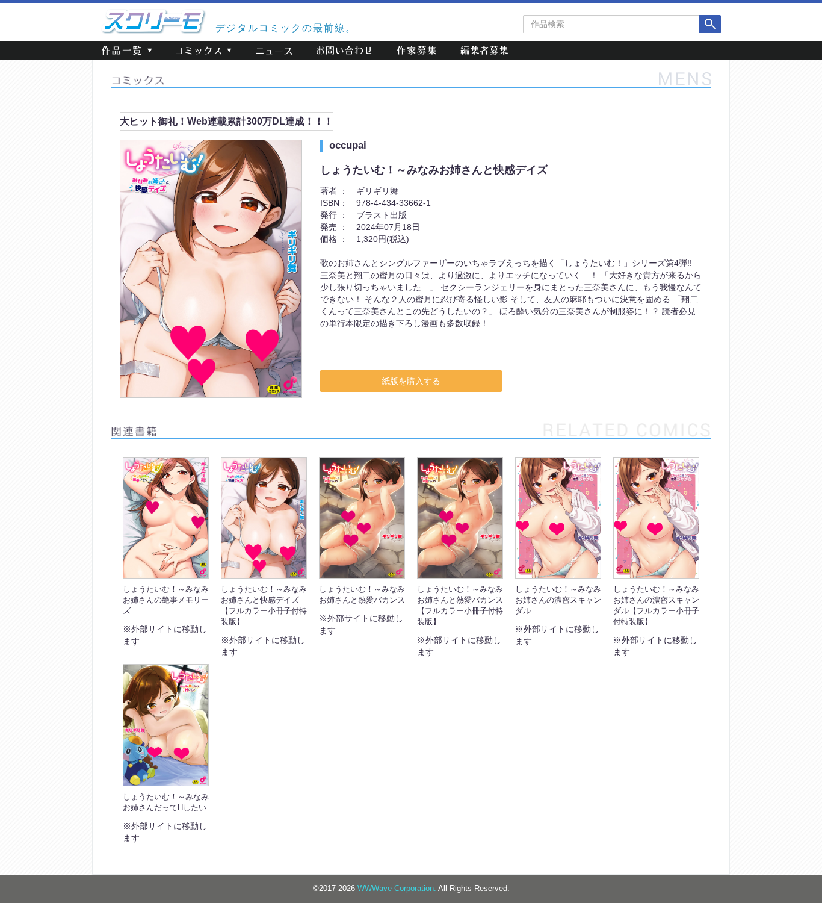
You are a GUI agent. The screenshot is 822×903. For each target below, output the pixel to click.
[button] (126, 50)
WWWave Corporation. (396, 888)
